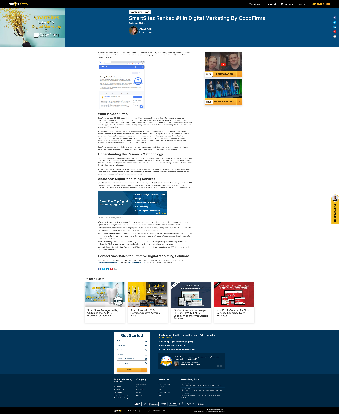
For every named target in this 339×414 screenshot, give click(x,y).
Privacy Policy (149, 411)
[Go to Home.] (207, 409)
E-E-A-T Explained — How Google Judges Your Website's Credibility (201, 386)
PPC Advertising (119, 389)
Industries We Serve (164, 393)
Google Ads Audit (224, 102)
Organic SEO (118, 392)
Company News (139, 12)
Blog (159, 395)
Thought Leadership (164, 384)
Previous (218, 366)
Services (254, 4)
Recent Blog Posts (190, 379)
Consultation (224, 74)
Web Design (117, 386)
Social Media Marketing (121, 398)
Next (221, 366)
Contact (302, 4)
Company (287, 4)
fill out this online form (136, 262)
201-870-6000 (321, 4)
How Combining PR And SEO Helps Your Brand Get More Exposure (201, 390)
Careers (138, 393)
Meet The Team (140, 390)
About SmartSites (141, 384)
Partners (160, 390)
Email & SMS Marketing (121, 395)
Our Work (270, 4)
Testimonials (140, 387)
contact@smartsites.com (107, 262)
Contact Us (139, 395)
